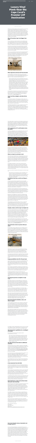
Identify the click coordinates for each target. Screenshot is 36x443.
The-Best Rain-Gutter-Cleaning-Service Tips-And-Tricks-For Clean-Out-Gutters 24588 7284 (14, 1)
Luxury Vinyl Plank (16, 94)
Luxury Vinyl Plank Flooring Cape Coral (22, 349)
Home (29, 1)
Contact (32, 1)
